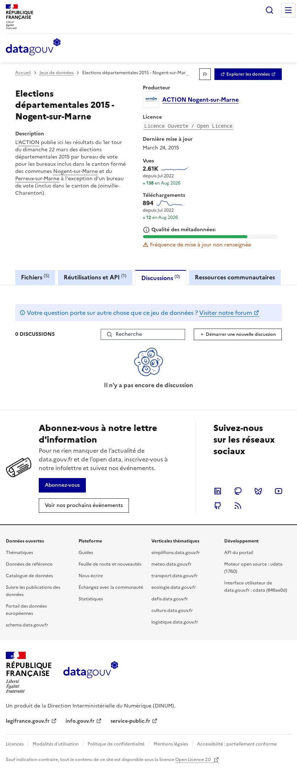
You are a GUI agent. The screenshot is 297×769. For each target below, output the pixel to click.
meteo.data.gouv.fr (171, 564)
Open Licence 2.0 (193, 759)
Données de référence (29, 564)
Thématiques (19, 552)
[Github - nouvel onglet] (217, 505)
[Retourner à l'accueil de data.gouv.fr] (33, 47)
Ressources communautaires (235, 277)
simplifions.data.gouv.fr (175, 552)
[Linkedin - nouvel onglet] (217, 491)
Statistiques (91, 599)
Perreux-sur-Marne (37, 178)
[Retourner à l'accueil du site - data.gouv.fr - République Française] (90, 672)
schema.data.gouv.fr (27, 625)
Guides (86, 552)
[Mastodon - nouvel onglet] (238, 491)
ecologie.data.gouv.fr (173, 587)
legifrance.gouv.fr (28, 721)
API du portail (238, 552)
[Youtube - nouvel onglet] (278, 491)
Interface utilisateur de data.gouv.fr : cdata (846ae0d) (255, 586)
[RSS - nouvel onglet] (238, 505)
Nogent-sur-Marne (75, 171)
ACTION (28, 142)
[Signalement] (205, 74)
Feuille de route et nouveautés (110, 564)
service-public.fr (130, 721)
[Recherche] (269, 10)
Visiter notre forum (225, 312)
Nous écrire (91, 575)
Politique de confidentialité (116, 744)
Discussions (160, 277)
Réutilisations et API (95, 277)
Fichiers (35, 277)
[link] (248, 74)
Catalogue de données (29, 575)
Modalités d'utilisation (56, 744)
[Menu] (288, 10)
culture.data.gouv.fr (172, 610)
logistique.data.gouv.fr (174, 622)
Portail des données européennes (26, 610)
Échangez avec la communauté (111, 587)
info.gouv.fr (80, 721)
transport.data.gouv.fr (174, 575)
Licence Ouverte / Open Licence (188, 125)
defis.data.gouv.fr (169, 599)
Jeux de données (56, 72)
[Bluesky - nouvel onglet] (258, 491)
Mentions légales (171, 744)
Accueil (23, 72)
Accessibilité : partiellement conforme (237, 744)
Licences (15, 744)
